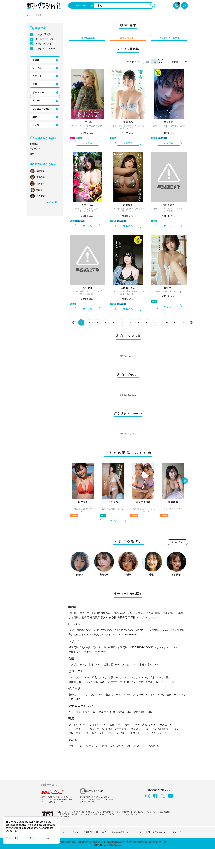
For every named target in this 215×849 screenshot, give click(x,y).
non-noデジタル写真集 (172, 630)
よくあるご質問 (142, 832)
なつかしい (133, 694)
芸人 (120, 733)
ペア (75, 711)
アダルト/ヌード (157, 733)
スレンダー (80, 677)
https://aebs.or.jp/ (64, 816)
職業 (35, 117)
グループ (107, 711)
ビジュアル (38, 92)
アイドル (99, 724)
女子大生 (166, 724)
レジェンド (102, 733)
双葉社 (131, 617)
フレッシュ (96, 681)
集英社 (158, 613)
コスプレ (78, 664)
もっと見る (177, 542)
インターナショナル (146, 681)
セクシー (176, 694)
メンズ (125, 746)
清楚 (76, 698)
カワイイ (155, 694)
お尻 (115, 677)
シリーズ (37, 76)
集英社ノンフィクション (107, 634)
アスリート (138, 733)
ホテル (124, 711)
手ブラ (77, 746)
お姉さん (95, 694)
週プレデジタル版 (44, 39)
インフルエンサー (166, 728)
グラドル (79, 724)
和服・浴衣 (150, 664)
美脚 (157, 677)
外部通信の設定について (121, 832)
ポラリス (89, 651)
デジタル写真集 (43, 34)
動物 (140, 746)
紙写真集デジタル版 (79, 647)
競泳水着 (112, 664)
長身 (173, 677)
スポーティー (119, 681)
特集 (32, 153)
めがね (130, 664)
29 (167, 322)
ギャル (169, 681)
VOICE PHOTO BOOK (141, 647)
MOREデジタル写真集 (147, 630)
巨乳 (99, 677)
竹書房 (85, 617)
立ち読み (87, 143)
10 (155, 322)
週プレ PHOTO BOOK (81, 630)
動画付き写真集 (119, 647)
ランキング (35, 149)
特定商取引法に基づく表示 (94, 832)
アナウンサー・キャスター (133, 728)
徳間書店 (95, 617)
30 (175, 322)
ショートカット (136, 677)
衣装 (35, 84)
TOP (29, 15)
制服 (95, 664)
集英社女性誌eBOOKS (81, 634)
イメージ (37, 100)
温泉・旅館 (144, 711)
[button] (184, 481)
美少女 (77, 694)
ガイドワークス (87, 613)
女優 (117, 724)
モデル (133, 724)
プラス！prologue (100, 647)
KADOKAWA (104, 613)
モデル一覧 (52, 202)
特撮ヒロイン (80, 733)
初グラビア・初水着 (100, 746)
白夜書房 (122, 617)
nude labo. (100, 651)
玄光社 (141, 613)
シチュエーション (41, 109)
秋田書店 (73, 613)
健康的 (77, 681)
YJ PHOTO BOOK (103, 630)
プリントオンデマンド (166, 647)
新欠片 (104, 617)
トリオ (90, 711)
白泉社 (112, 617)
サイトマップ (175, 832)
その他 (36, 125)
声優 (149, 724)
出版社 (36, 59)
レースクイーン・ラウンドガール (91, 728)
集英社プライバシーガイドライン (63, 832)
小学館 (179, 613)
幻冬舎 (149, 613)
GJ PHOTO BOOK (124, 630)
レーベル (37, 68)
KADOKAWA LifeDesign (124, 613)
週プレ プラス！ (44, 44)
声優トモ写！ (76, 651)
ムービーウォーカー (147, 617)
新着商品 (34, 144)
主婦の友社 (169, 613)
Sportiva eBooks (129, 634)
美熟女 (114, 694)
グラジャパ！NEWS (45, 48)
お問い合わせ (159, 832)
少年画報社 (75, 617)
